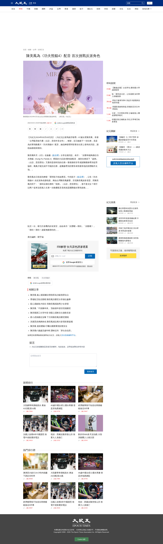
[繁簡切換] (62, 129)
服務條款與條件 (81, 266)
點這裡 (56, 155)
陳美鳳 (36, 278)
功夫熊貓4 (46, 278)
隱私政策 (89, 266)
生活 (129, 9)
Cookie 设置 (81, 539)
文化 (121, 9)
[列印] (51, 129)
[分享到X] (40, 129)
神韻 (136, 9)
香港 (66, 9)
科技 (106, 9)
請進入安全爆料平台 (123, 163)
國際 (43, 9)
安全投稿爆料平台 (68, 335)
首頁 (13, 9)
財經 (98, 9)
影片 (81, 9)
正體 (30, 3)
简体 (34, 3)
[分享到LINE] (35, 129)
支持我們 (123, 256)
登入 (149, 3)
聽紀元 (90, 9)
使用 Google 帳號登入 (74, 262)
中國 (28, 9)
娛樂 (113, 9)
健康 (74, 9)
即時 (21, 9)
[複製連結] (46, 129)
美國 (36, 9)
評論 (51, 9)
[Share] (24, 411)
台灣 (59, 9)
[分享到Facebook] (30, 129)
